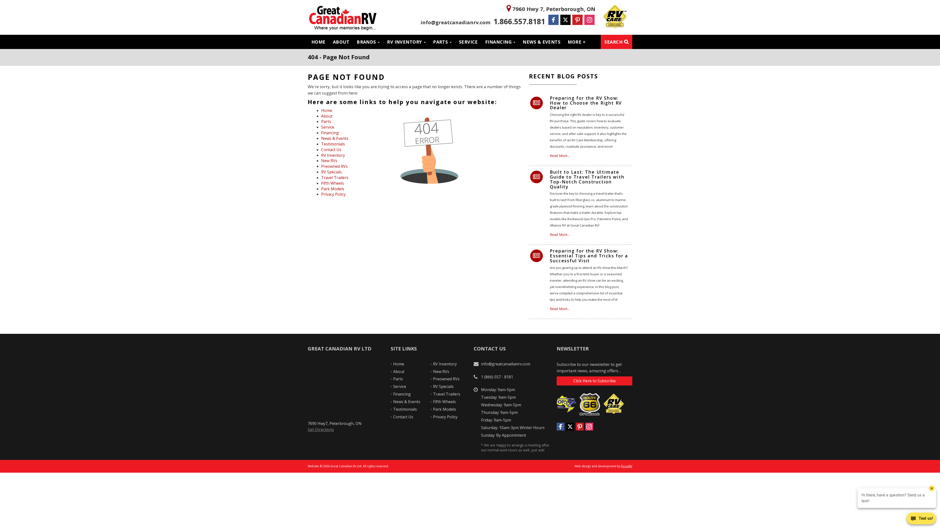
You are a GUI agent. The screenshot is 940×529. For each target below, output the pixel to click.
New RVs (329, 160)
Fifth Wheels (332, 183)
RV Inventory (405, 42)
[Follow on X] (565, 20)
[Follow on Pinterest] (577, 20)
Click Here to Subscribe (594, 381)
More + (577, 42)
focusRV (626, 466)
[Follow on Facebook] (553, 20)
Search (613, 42)
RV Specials (331, 172)
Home (318, 42)
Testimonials (333, 144)
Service (468, 42)
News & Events (541, 42)
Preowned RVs (334, 166)
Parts (441, 42)
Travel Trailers (334, 177)
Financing (499, 42)
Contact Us (331, 149)
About (341, 42)
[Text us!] (921, 519)
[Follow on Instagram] (589, 20)
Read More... (560, 155)
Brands (367, 42)
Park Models (332, 189)
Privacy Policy (333, 194)
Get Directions (321, 429)
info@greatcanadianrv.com (455, 22)
